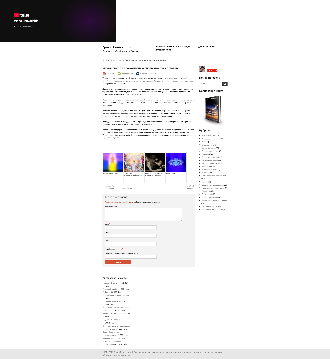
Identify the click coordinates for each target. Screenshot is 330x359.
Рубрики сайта (163, 49)
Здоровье (206, 166)
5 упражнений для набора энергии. (117, 189)
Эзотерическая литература (213, 206)
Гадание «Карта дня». (112, 295)
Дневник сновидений (210, 157)
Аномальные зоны (209, 136)
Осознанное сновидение (113, 301)
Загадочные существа (211, 163)
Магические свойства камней (214, 176)
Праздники (206, 191)
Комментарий (111, 207)
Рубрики (106, 292)
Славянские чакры (187, 189)
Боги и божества (209, 148)
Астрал (205, 142)
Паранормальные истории (213, 188)
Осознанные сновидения (212, 185)
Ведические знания (210, 151)
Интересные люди (209, 170)
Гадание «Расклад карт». (113, 320)
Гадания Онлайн (204, 46)
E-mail (108, 232)
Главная (160, 46)
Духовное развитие (210, 160)
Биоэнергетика (208, 145)
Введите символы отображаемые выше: (122, 253)
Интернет (206, 172)
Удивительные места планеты (214, 200)
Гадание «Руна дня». (112, 283)
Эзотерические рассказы (212, 209)
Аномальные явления (211, 139)
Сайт (107, 241)
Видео (170, 46)
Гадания (205, 154)
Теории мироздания (210, 197)
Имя (107, 224)
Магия (204, 182)
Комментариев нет (148, 73)
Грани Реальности (116, 47)
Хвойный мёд (108, 338)
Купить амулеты (184, 46)
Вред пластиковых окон (112, 314)
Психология (207, 194)
